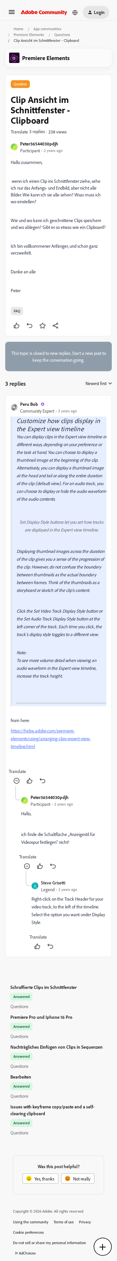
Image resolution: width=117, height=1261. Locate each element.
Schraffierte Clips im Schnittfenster (43, 987)
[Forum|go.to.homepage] (44, 12)
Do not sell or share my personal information (49, 1242)
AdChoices (27, 1253)
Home (18, 28)
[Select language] (75, 12)
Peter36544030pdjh (39, 143)
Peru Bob (29, 404)
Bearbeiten (20, 1077)
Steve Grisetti (53, 882)
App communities (47, 28)
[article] (58, 593)
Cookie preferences (28, 1232)
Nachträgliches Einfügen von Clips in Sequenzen (56, 1047)
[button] (12, 14)
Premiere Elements (29, 34)
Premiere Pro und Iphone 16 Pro (41, 1017)
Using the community (30, 1221)
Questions (62, 34)
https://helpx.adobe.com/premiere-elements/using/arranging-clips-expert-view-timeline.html (51, 738)
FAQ (17, 310)
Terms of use (64, 1221)
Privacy (85, 1221)
